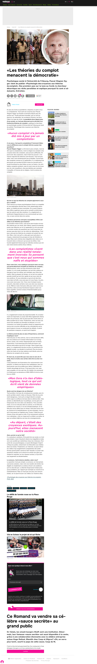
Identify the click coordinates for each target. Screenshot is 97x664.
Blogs (44, 5)
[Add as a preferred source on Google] (30, 95)
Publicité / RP (40, 658)
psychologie (11, 490)
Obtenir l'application (15, 658)
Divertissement (37, 5)
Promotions (55, 5)
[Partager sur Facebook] (8, 95)
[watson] (6, 2)
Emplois (49, 658)
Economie (19, 5)
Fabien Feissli (15, 104)
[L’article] (38, 633)
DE (65, 1)
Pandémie (23, 488)
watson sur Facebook (29, 658)
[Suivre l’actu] (39, 95)
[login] (2, 661)
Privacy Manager (45, 660)
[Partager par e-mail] (15, 95)
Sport (30, 5)
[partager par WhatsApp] (12, 529)
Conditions (64, 658)
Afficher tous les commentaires (25, 609)
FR (69, 1)
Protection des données (32, 660)
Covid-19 (14, 27)
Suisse (5, 5)
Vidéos (49, 5)
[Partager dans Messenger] (11, 95)
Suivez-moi (39, 104)
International (11, 5)
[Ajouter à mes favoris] (22, 95)
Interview (31, 488)
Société (25, 5)
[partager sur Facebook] (9, 529)
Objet (9, 579)
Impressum (56, 658)
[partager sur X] (11, 529)
